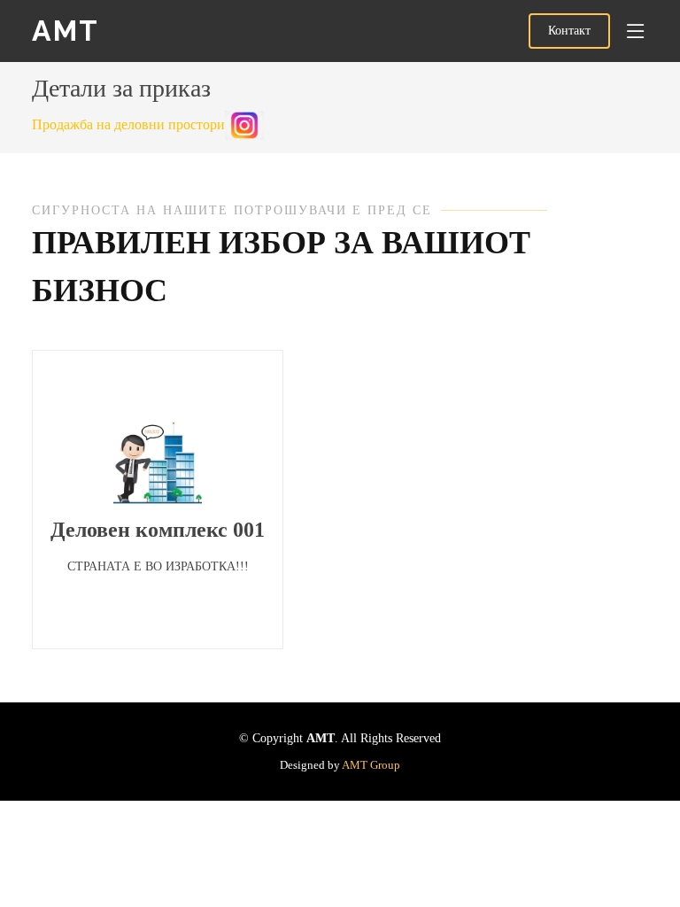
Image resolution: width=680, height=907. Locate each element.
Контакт (569, 30)
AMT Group (371, 764)
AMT (65, 30)
